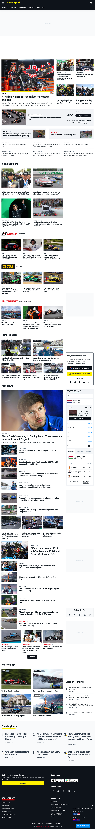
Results (90, 423)
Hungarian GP (79, 457)
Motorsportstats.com (8, 814)
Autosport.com (6, 811)
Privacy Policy (57, 823)
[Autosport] (9, 301)
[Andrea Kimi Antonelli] (69, 476)
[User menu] (91, 2)
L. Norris (74, 467)
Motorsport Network (43, 826)
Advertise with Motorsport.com (60, 804)
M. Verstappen (76, 472)
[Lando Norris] (69, 467)
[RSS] (88, 381)
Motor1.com (5, 805)
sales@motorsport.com (58, 810)
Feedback (54, 801)
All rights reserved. (56, 826)
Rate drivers (73, 481)
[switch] (89, 446)
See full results (86, 482)
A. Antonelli (75, 476)
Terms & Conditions (37, 823)
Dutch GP (76, 401)
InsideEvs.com (6, 802)
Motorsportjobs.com (8, 808)
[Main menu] (3, 2)
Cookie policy (48, 823)
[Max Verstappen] (69, 471)
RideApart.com (6, 817)
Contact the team (56, 807)
